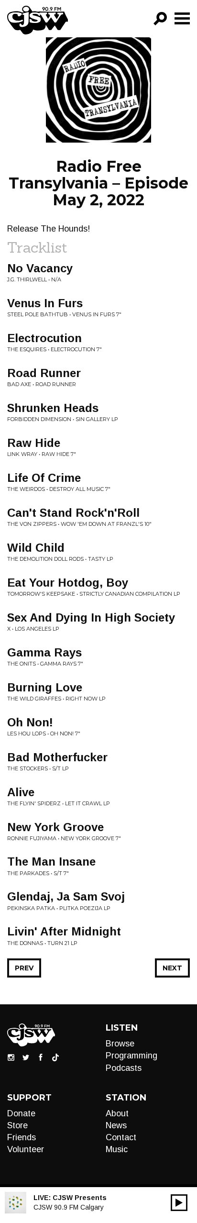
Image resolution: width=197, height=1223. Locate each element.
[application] (179, 1202)
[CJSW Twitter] (26, 1057)
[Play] (179, 1202)
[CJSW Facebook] (40, 1057)
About (117, 1113)
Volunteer (25, 1149)
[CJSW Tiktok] (55, 1057)
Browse (120, 1043)
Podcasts (124, 1068)
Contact (121, 1137)
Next (172, 968)
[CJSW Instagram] (11, 1057)
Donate (21, 1113)
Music (117, 1149)
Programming (131, 1055)
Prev (24, 968)
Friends (21, 1137)
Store (17, 1125)
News (116, 1125)
